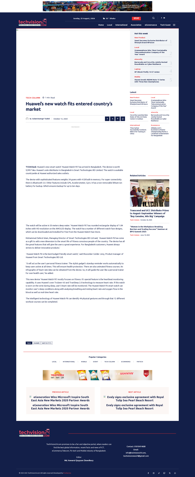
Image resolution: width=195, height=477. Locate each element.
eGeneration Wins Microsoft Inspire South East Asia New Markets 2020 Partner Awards (60, 407)
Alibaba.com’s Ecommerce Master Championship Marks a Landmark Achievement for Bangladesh (160, 131)
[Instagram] (154, 473)
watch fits (46, 343)
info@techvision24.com (136, 453)
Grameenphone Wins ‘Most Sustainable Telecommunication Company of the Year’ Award (151, 52)
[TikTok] (159, 473)
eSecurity (138, 59)
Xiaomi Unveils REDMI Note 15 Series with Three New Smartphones (150, 81)
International (135, 125)
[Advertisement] (75, 144)
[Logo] (25, 22)
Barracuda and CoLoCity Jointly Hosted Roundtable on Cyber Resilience (151, 63)
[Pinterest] (117, 118)
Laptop (137, 69)
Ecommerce (155, 125)
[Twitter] (112, 118)
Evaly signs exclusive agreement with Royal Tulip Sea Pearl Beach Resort (134, 407)
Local (137, 47)
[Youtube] (164, 18)
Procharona (67, 473)
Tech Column (33, 98)
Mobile (137, 77)
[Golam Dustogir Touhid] (28, 118)
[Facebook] (161, 18)
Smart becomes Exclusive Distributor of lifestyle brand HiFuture (151, 41)
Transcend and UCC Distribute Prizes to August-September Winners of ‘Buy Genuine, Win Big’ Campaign (149, 213)
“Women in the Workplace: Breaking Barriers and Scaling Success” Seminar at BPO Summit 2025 (148, 229)
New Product (140, 37)
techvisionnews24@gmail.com (136, 456)
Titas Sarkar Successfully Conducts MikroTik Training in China (138, 131)
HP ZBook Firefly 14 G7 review (147, 72)
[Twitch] (164, 473)
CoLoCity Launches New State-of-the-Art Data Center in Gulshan (139, 117)
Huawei (37, 343)
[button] (153, 18)
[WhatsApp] (123, 118)
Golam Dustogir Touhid (41, 119)
